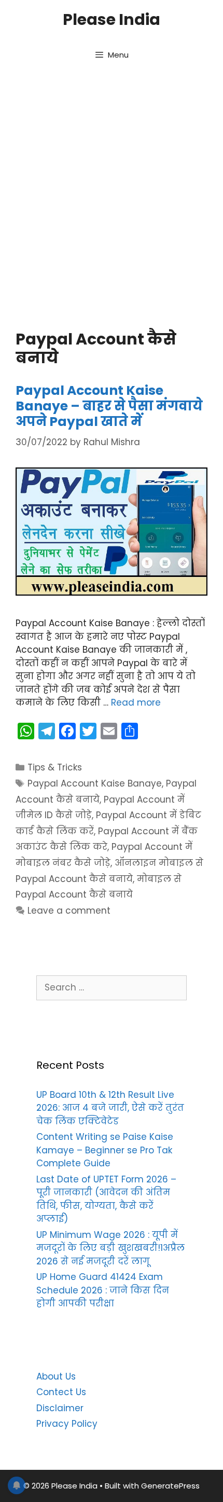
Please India (111, 19)
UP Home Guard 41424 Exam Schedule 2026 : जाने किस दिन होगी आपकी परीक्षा (102, 1290)
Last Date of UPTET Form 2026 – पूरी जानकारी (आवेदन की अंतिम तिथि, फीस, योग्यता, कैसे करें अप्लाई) (106, 1199)
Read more (136, 702)
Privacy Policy (66, 1423)
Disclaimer (59, 1408)
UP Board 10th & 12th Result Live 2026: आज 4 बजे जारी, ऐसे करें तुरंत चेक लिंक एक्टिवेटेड (110, 1107)
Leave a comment (68, 910)
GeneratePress (170, 1485)
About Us (56, 1376)
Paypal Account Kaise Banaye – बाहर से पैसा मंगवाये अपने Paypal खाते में (109, 406)
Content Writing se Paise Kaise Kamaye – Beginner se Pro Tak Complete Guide (104, 1150)
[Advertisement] (111, 197)
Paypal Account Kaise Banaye (94, 783)
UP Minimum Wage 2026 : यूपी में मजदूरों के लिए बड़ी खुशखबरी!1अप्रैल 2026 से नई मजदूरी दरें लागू (110, 1248)
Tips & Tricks (54, 767)
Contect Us (61, 1392)
